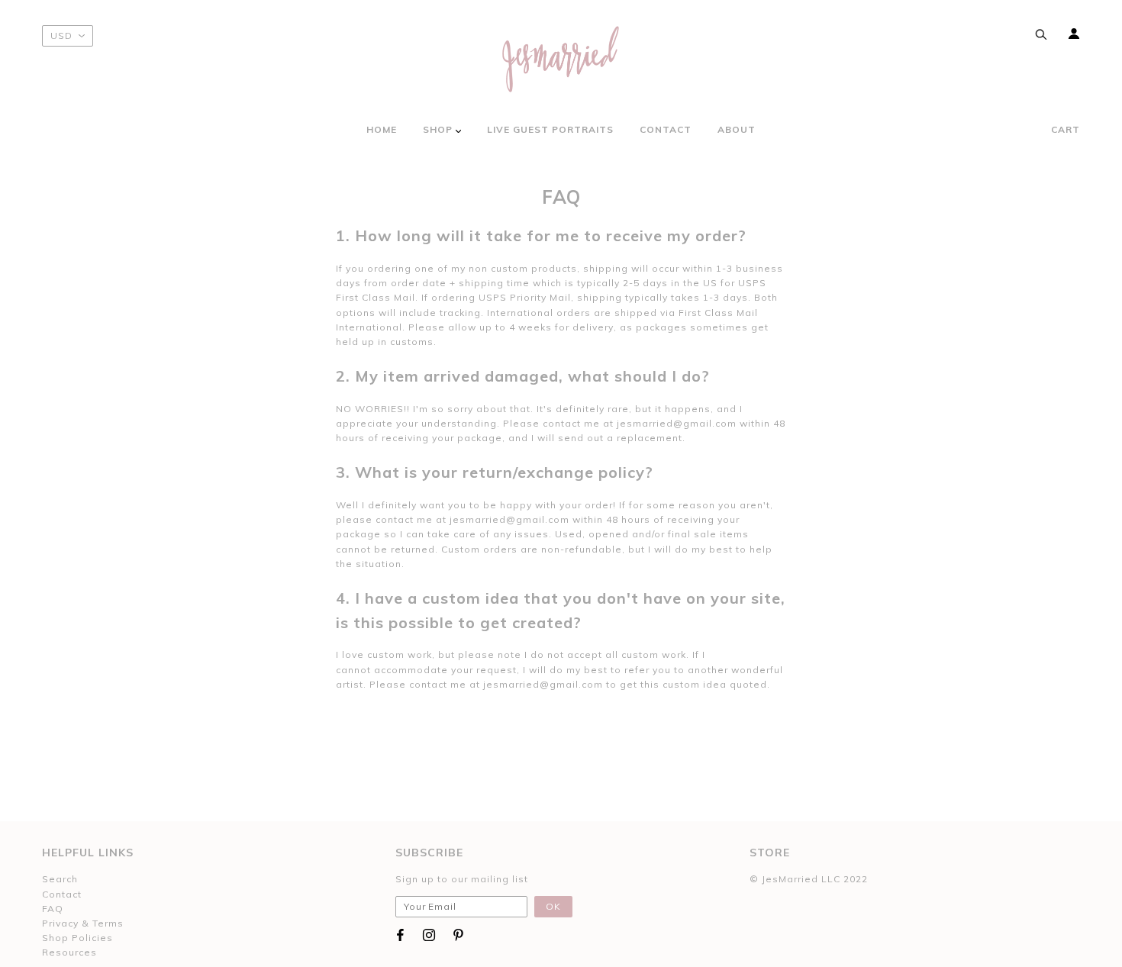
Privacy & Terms (83, 923)
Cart (1065, 129)
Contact (62, 894)
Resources (69, 952)
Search (60, 879)
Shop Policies (77, 937)
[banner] (561, 59)
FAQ (52, 908)
